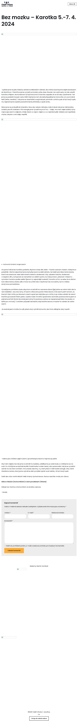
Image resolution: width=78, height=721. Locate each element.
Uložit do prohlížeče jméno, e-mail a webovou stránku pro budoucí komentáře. (35, 546)
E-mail (31, 513)
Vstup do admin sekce (39, 718)
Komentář (8, 521)
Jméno (7, 513)
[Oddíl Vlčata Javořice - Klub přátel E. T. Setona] (7, 4)
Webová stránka (58, 513)
